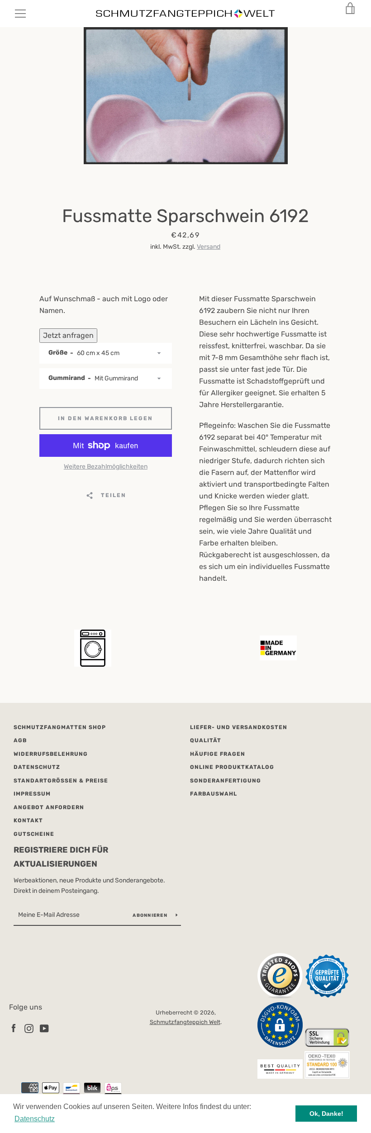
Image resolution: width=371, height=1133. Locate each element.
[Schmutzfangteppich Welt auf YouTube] (44, 1028)
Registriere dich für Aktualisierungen (61, 857)
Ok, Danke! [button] (326, 1113)
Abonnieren (151, 915)
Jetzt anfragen (68, 335)
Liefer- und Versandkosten (238, 727)
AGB (20, 740)
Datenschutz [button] (34, 1119)
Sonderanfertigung (225, 780)
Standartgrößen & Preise (61, 780)
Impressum (32, 794)
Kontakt (28, 820)
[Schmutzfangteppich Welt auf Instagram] (28, 1028)
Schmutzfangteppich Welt (185, 1022)
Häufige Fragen (217, 754)
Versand (208, 247)
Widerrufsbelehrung (51, 754)
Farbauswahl (213, 794)
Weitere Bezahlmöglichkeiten (105, 466)
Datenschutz (37, 767)
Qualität (205, 740)
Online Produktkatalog (232, 767)
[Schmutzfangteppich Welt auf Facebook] (13, 1028)
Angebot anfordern (49, 807)
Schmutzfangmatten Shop (60, 727)
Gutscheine (34, 834)
